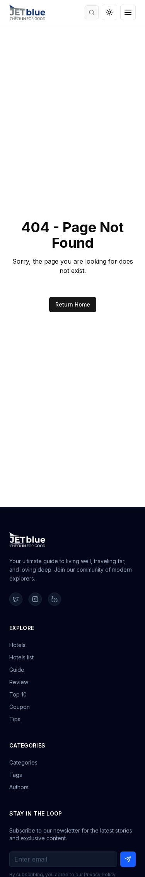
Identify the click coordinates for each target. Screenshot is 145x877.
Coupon (19, 706)
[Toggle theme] (109, 12)
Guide (16, 669)
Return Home (72, 304)
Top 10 (18, 694)
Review (18, 682)
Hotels (17, 645)
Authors (19, 787)
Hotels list (21, 657)
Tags (15, 774)
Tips (14, 719)
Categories (23, 762)
